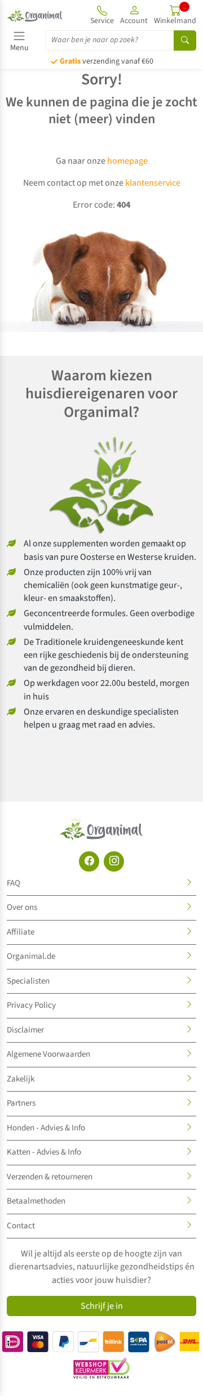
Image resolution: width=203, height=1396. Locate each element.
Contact (21, 1226)
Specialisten (28, 981)
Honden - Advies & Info (46, 1128)
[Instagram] (114, 861)
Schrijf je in (102, 1306)
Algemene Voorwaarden (48, 1054)
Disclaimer (25, 1030)
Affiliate (20, 932)
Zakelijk (20, 1079)
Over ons (22, 907)
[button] (134, 15)
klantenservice (152, 183)
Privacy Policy (31, 1005)
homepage (127, 161)
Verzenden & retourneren (49, 1177)
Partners (21, 1103)
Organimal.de (31, 956)
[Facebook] (89, 861)
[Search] (185, 40)
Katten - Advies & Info (44, 1152)
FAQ (13, 883)
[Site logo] (35, 15)
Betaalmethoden (36, 1201)
